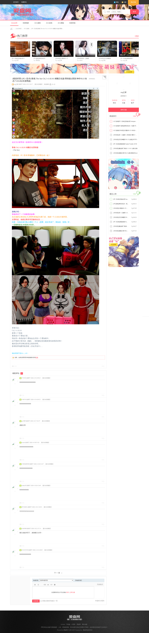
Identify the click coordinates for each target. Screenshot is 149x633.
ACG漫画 (37, 23)
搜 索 (134, 11)
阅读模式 (46, 84)
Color (38, 585)
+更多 (136, 36)
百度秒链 (72, 23)
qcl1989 (24, 421)
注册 (125, 2)
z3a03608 (24, 528)
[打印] (50, 84)
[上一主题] (52, 84)
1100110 (24, 399)
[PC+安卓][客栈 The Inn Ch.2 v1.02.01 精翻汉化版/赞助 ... (47, 28)
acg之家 (16, 84)
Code (51, 585)
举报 (103, 366)
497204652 (24, 507)
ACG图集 (61, 23)
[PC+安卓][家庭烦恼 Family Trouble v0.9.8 (124, 144)
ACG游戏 (49, 23)
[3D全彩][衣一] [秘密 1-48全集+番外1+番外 (124, 135)
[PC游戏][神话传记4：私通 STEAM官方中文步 (124, 204)
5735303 (24, 378)
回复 (37, 357)
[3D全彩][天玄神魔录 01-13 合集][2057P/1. (124, 139)
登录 (67, 592)
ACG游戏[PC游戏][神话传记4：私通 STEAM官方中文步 (124, 126)
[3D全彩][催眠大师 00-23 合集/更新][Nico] (124, 153)
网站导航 (133, 2)
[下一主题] (55, 84)
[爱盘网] (22, 16)
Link (45, 585)
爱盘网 (11, 28)
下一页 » (58, 573)
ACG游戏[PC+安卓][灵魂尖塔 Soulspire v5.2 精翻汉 (124, 121)
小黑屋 (73, 624)
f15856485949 (25, 464)
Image (41, 585)
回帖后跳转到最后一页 (50, 601)
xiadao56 (24, 485)
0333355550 (25, 550)
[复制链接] (92, 78)
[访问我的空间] (123, 89)
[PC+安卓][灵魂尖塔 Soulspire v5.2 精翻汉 (124, 199)
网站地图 (84, 624)
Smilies (55, 585)
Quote (48, 585)
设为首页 (16, 2)
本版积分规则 (99, 601)
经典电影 (26, 23)
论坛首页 (14, 23)
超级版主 (124, 96)
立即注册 (72, 592)
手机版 (68, 624)
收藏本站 (24, 2)
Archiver (63, 624)
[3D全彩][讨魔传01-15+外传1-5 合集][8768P (124, 208)
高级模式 (100, 584)
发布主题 (124, 110)
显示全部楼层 (38, 84)
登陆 (117, 2)
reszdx (23, 442)
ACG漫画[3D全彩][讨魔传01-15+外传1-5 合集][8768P (124, 130)
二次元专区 (18, 28)
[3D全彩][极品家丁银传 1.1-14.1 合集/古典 (124, 148)
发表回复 (36, 601)
